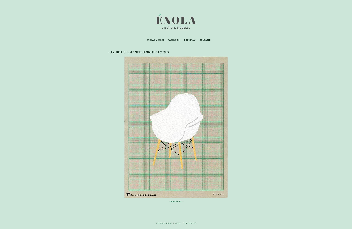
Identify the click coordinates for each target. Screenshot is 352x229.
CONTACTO (190, 223)
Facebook (173, 40)
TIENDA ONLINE (163, 223)
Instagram (189, 40)
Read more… (176, 201)
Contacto (205, 40)
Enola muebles (155, 40)
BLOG (178, 223)
